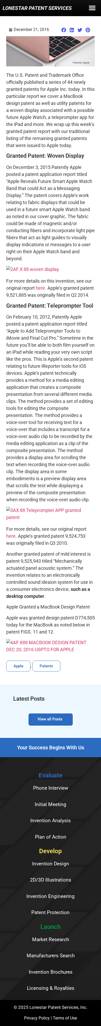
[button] (92, 9)
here (40, 288)
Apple (18, 666)
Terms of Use (65, 1018)
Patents (46, 666)
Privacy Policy (37, 1018)
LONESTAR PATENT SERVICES (37, 8)
